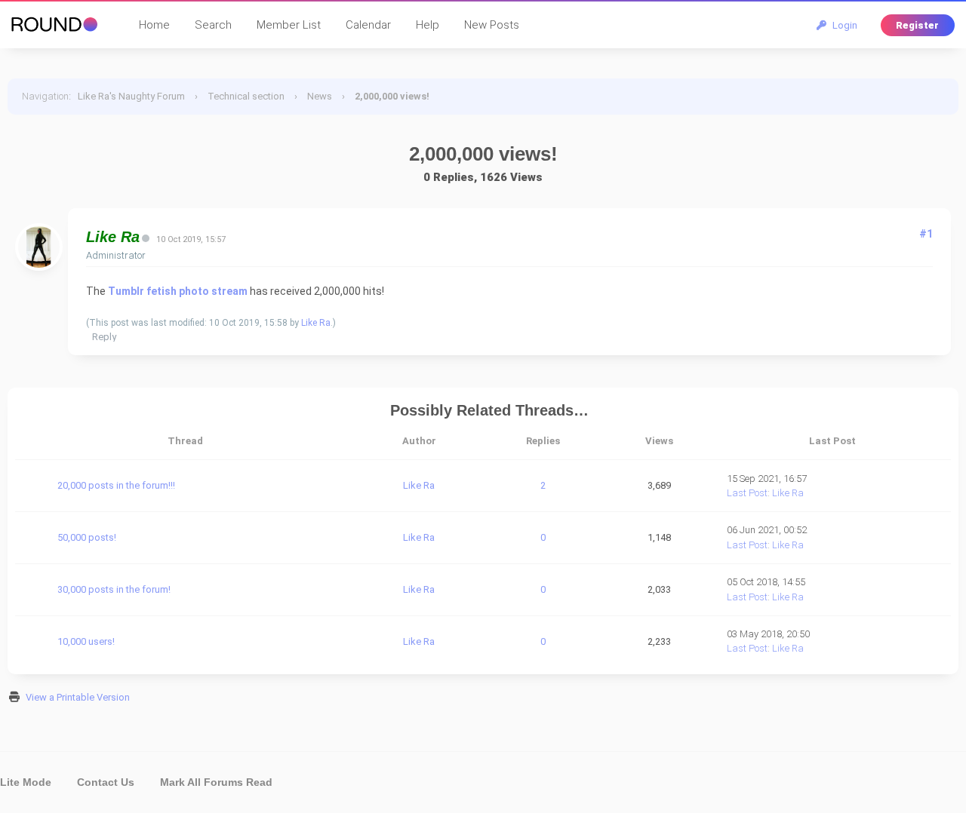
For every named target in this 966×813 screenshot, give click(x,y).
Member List (289, 25)
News (319, 96)
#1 (926, 234)
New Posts (491, 25)
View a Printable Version (78, 697)
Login (842, 25)
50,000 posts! (86, 537)
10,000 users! (86, 641)
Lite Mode (25, 782)
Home (154, 25)
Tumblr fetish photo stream (178, 291)
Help (427, 25)
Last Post (747, 493)
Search (213, 25)
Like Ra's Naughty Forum (131, 96)
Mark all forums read (216, 782)
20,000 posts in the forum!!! (116, 485)
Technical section (246, 96)
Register (917, 25)
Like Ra (316, 323)
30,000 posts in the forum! (114, 589)
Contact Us (105, 782)
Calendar (368, 25)
